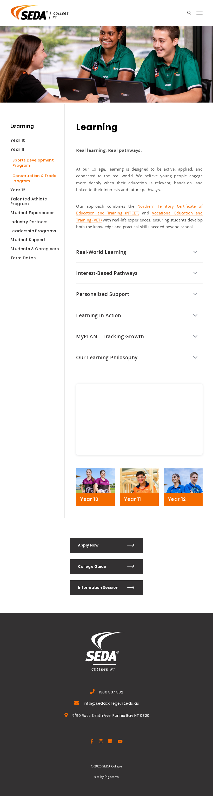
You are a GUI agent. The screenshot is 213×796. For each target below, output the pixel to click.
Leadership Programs (33, 231)
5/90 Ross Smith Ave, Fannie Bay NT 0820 (110, 716)
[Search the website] (189, 13)
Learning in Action (98, 315)
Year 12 (17, 190)
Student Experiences (32, 213)
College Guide (92, 567)
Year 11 (17, 150)
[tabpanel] (106, 61)
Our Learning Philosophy (106, 357)
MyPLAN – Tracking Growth (110, 336)
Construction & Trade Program (34, 179)
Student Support (28, 240)
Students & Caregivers (34, 249)
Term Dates (23, 258)
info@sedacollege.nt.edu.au (111, 704)
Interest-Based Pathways (106, 273)
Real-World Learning (101, 252)
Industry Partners (29, 222)
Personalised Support (102, 294)
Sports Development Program (33, 163)
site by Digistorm (106, 776)
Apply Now (88, 546)
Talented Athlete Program (28, 202)
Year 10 (18, 141)
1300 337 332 (111, 693)
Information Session (98, 588)
